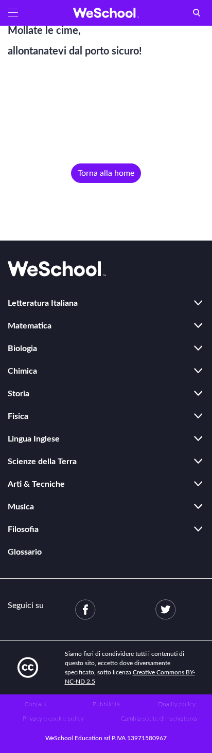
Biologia (22, 348)
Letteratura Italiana (43, 303)
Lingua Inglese (34, 439)
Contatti (35, 704)
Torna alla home (106, 173)
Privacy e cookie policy (53, 718)
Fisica (18, 416)
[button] (13, 13)
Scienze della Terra (42, 461)
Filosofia (23, 529)
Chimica (22, 371)
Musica (21, 507)
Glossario (25, 552)
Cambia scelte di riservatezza (159, 718)
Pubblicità (106, 704)
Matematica (29, 326)
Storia (18, 394)
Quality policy (177, 704)
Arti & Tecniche (36, 484)
